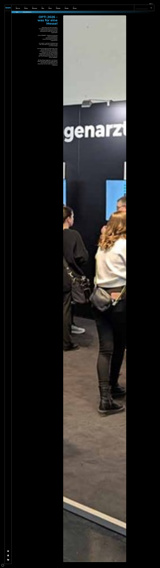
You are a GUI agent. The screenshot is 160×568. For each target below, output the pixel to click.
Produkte (58, 8)
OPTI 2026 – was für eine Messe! (48, 20)
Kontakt (66, 8)
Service (26, 8)
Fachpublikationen (27, 12)
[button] (8, 7)
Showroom (34, 8)
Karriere (75, 8)
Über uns (18, 8)
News (43, 8)
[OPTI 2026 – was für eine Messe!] (94, 288)
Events (50, 8)
